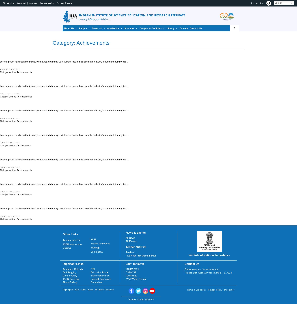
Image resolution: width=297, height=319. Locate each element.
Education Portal (99, 272)
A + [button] (261, 3)
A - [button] (252, 3)
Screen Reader (65, 3)
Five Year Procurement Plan (141, 255)
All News (130, 238)
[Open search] (234, 28)
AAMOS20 (131, 275)
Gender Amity (70, 275)
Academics (113, 28)
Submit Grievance (100, 243)
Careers (184, 28)
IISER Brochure (71, 279)
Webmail (21, 3)
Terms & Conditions (196, 290)
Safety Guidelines (100, 275)
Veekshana (97, 251)
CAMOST (131, 272)
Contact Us (196, 28)
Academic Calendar (73, 269)
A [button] (257, 3)
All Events (131, 241)
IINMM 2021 (132, 269)
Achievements (24, 72)
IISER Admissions (72, 244)
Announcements (71, 240)
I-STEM (67, 248)
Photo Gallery (70, 282)
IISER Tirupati (87, 290)
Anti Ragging (69, 272)
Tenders (130, 252)
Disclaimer (229, 290)
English (278, 3)
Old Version (9, 3)
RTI (93, 269)
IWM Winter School (136, 279)
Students (129, 28)
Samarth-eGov (47, 3)
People (83, 28)
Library (171, 28)
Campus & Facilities (151, 28)
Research (97, 28)
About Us (69, 28)
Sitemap (95, 247)
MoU (93, 239)
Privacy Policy (215, 290)
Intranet (33, 3)
